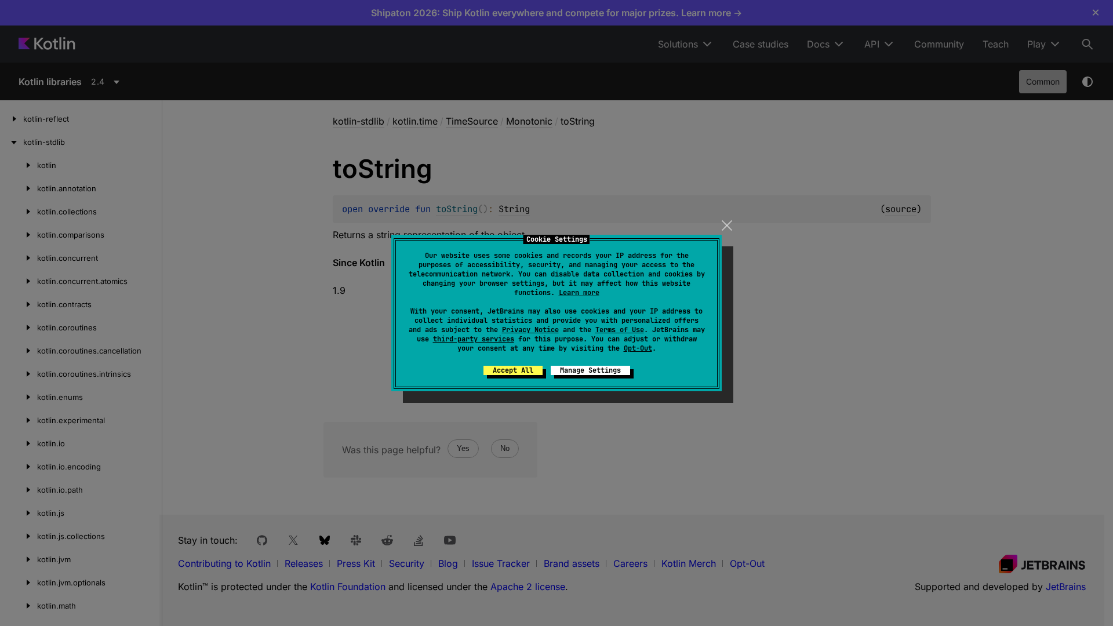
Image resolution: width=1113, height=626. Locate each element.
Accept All (513, 370)
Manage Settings (590, 370)
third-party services (473, 339)
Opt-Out (638, 348)
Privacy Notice (530, 329)
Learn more (579, 292)
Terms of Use (619, 329)
